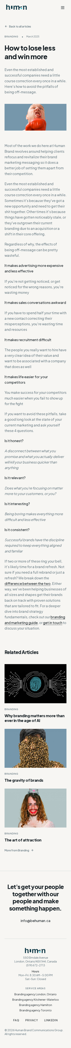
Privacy (31, 1020)
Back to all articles (20, 26)
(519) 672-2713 (35, 965)
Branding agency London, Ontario (35, 994)
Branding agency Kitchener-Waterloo (35, 999)
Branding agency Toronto (36, 1010)
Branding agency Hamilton (35, 1005)
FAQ (16, 1020)
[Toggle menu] (62, 7)
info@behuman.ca (35, 920)
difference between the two (28, 583)
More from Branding (17, 850)
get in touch (52, 622)
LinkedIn (51, 1020)
